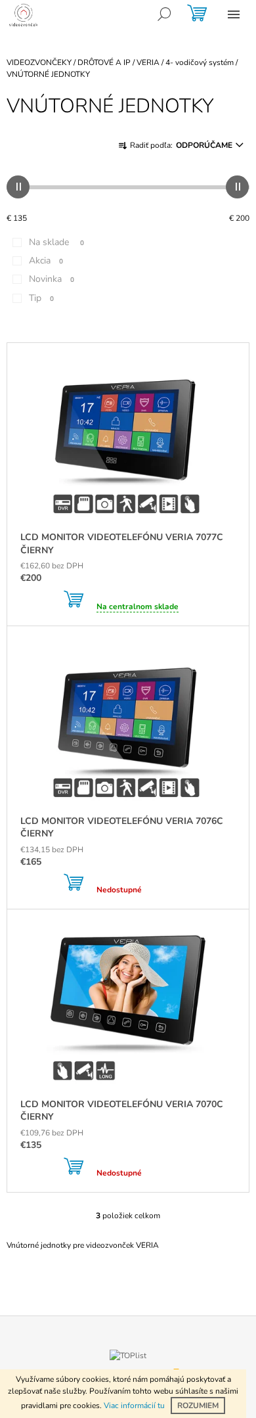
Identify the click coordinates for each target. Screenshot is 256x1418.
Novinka (51, 279)
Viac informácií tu (134, 1405)
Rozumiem (198, 1405)
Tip (41, 298)
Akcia (45, 260)
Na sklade (56, 242)
